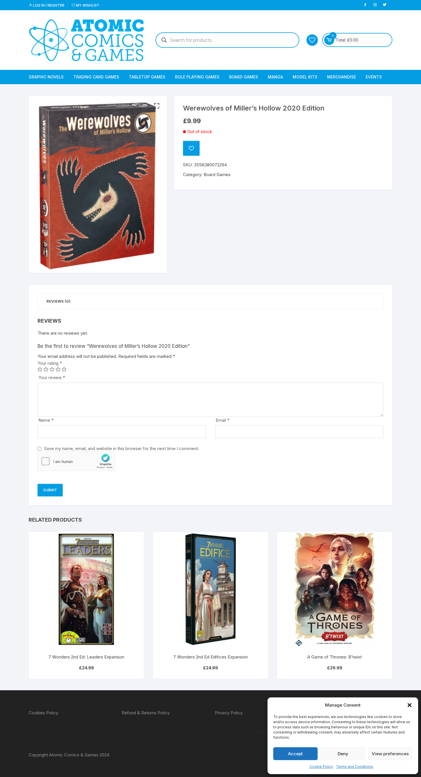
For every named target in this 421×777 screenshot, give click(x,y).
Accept (295, 753)
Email (222, 420)
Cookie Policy (321, 766)
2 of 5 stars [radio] (46, 369)
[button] (409, 705)
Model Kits (305, 76)
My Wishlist (87, 5)
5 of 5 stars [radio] (64, 369)
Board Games (243, 76)
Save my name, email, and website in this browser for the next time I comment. (121, 448)
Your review (51, 377)
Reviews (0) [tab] (58, 301)
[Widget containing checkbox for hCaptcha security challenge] (76, 461)
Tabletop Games (147, 76)
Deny (343, 753)
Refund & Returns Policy (146, 712)
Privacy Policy (229, 712)
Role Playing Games (197, 76)
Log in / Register (48, 5)
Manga (275, 76)
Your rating (50, 363)
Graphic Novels (46, 76)
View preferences (390, 753)
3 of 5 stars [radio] (52, 369)
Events (374, 76)
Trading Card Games (96, 76)
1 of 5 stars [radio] (40, 369)
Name (46, 420)
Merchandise (341, 76)
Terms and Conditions (354, 766)
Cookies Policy (43, 712)
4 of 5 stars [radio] (58, 369)
